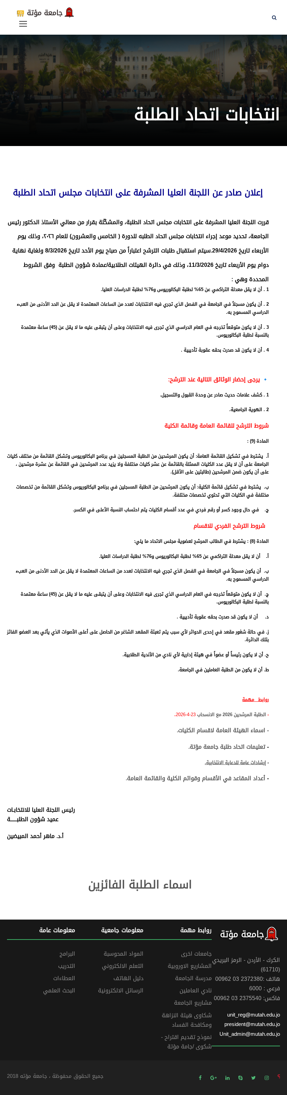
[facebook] (200, 1077)
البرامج (67, 953)
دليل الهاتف (128, 978)
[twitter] (253, 1077)
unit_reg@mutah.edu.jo (253, 1015)
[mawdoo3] (279, 1077)
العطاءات (64, 978)
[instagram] (267, 1077)
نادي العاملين (196, 990)
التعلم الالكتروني (123, 966)
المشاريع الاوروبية (190, 966)
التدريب (66, 966)
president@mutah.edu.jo (252, 1024)
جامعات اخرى (196, 953)
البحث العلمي (59, 990)
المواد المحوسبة (124, 953)
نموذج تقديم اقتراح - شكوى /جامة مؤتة (186, 1042)
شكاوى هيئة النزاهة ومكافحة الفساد (187, 1020)
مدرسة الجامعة (193, 978)
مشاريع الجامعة (193, 1002)
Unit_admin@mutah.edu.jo (249, 1034)
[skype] (240, 1077)
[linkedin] (227, 1077)
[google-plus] (213, 1077)
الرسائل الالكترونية (121, 990)
